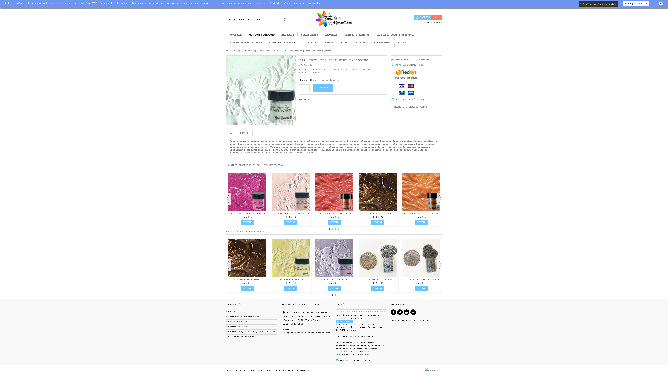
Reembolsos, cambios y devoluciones (251, 332)
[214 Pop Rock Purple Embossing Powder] (334, 258)
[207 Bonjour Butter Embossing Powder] (291, 258)
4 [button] (338, 229)
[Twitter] (400, 312)
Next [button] (440, 199)
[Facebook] (393, 312)
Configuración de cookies (598, 4)
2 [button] (332, 229)
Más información (239, 133)
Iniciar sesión (431, 23)
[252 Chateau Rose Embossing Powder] (291, 192)
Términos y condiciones (243, 317)
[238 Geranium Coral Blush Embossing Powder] (334, 192)
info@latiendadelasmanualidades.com (306, 333)
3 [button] (335, 229)
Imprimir (309, 99)
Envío (231, 311)
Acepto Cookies (637, 4)
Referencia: (340, 69)
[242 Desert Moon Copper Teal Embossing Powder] (421, 192)
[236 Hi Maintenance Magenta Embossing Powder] (247, 192)
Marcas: (303, 69)
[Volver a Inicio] (227, 51)
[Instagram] (413, 312)
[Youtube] (406, 312)
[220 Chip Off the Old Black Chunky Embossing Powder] (421, 258)
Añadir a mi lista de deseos (410, 107)
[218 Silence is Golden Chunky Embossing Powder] (378, 258)
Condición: (305, 72)
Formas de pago (238, 327)
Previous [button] (228, 199)
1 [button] (329, 229)
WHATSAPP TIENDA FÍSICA (355, 360)
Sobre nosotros (238, 322)
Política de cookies (241, 337)
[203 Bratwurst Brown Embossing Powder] (378, 192)
